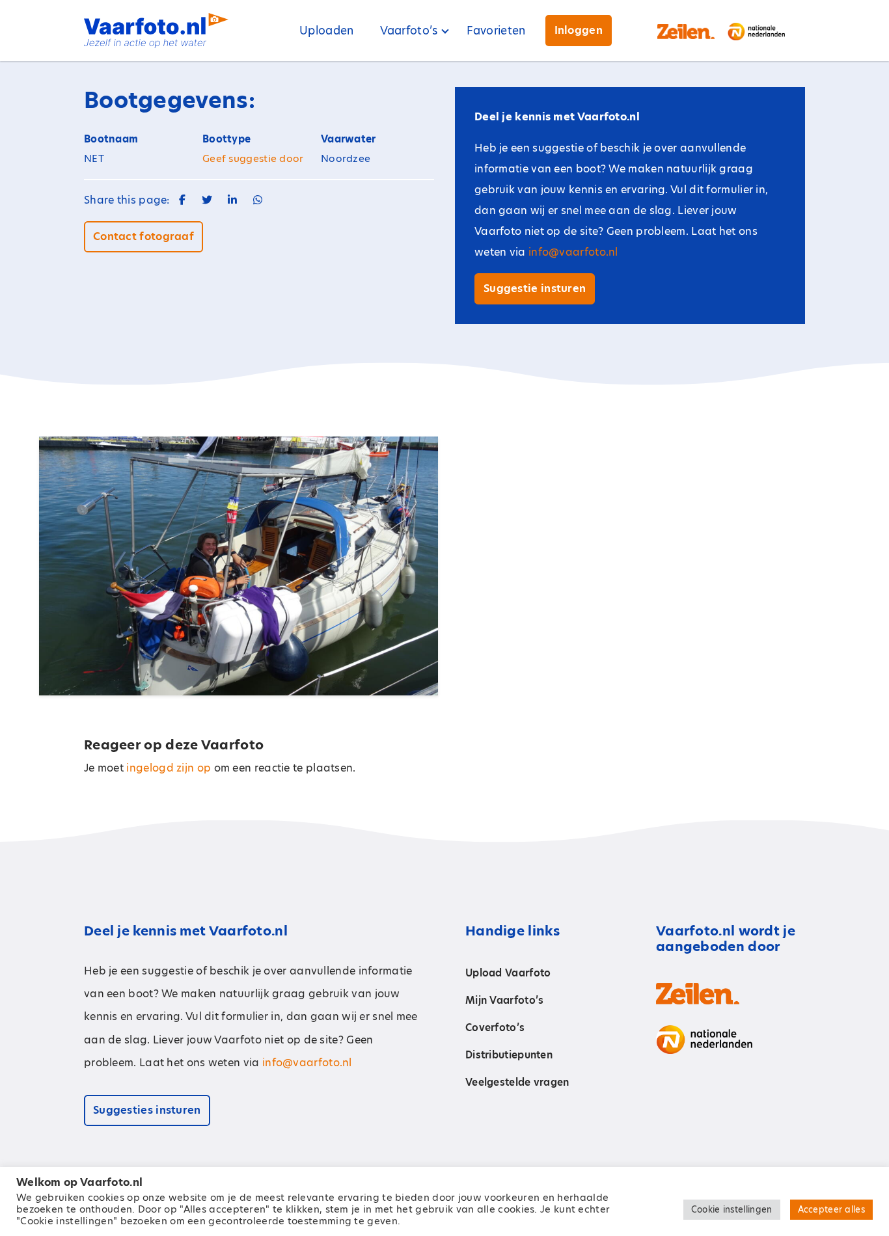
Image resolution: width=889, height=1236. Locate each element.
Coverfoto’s (495, 1027)
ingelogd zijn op (168, 767)
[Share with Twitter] (207, 200)
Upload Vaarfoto (508, 973)
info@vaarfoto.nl (573, 252)
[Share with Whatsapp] (257, 200)
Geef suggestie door (253, 158)
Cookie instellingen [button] (732, 1209)
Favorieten (496, 30)
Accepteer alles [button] (832, 1209)
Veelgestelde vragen (517, 1082)
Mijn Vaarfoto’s (504, 1000)
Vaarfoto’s (409, 30)
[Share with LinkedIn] (232, 200)
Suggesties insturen (147, 1110)
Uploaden (326, 30)
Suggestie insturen (535, 288)
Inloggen (578, 30)
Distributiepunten (509, 1055)
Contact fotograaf (143, 236)
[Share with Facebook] (182, 200)
